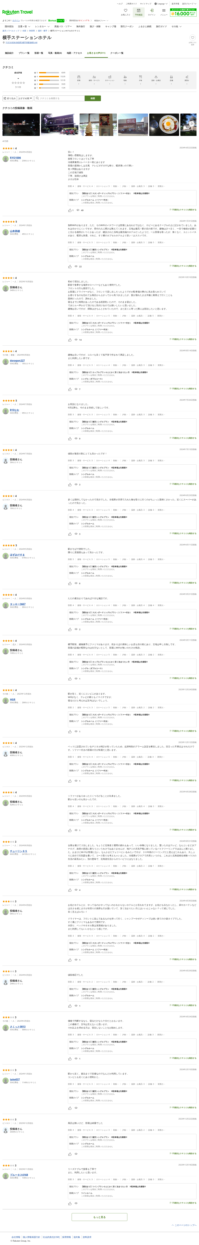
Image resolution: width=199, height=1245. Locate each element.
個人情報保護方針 (31, 1237)
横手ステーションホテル (27, 37)
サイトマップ (145, 4)
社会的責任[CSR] (51, 1237)
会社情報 (16, 1237)
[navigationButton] (192, 124)
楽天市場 (175, 4)
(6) (55, 52)
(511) (96, 52)
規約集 (77, 1237)
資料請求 (87, 1237)
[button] (21, 125)
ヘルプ (120, 4)
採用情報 (66, 1237)
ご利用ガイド (131, 4)
